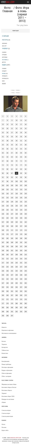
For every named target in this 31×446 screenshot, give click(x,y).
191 (21, 242)
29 (21, 132)
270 (26, 295)
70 (16, 161)
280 (17, 303)
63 (12, 157)
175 (3, 234)
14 (7, 124)
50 (7, 148)
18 (25, 124)
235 (3, 275)
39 (12, 140)
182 (7, 238)
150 (26, 214)
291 (12, 311)
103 (3, 185)
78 (25, 165)
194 (7, 246)
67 (3, 161)
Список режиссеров (7, 416)
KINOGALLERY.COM (15, 437)
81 (12, 169)
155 (21, 218)
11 (21, 120)
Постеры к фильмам (7, 367)
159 (12, 222)
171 (12, 230)
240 (26, 275)
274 (17, 299)
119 (21, 193)
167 (21, 226)
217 (3, 262)
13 (3, 124)
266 (7, 295)
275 (21, 299)
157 (3, 222)
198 (26, 246)
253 (3, 287)
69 (12, 161)
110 (7, 189)
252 (26, 283)
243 (12, 279)
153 (12, 218)
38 (7, 140)
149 (21, 214)
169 (3, 230)
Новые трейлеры (6, 364)
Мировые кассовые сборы (9, 384)
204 (26, 250)
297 (12, 315)
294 (26, 311)
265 (3, 295)
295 (3, 315)
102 (26, 181)
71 (21, 161)
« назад (12, 90)
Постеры (5, 40)
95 (21, 177)
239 (21, 275)
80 (7, 169)
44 (7, 144)
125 (21, 197)
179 (21, 234)
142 (17, 210)
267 (12, 295)
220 (17, 262)
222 (26, 262)
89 (21, 173)
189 (12, 242)
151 (3, 218)
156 (26, 218)
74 (7, 165)
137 (21, 205)
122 (7, 197)
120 (26, 193)
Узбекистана (5, 350)
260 (7, 291)
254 (7, 287)
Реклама (4, 427)
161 (21, 222)
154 (17, 218)
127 (3, 201)
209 (21, 254)
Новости (4, 327)
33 (12, 136)
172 (17, 230)
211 (3, 258)
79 (3, 169)
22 (16, 128)
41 (21, 140)
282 (26, 303)
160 (17, 222)
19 (3, 128)
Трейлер (5, 48)
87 (12, 173)
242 (7, 279)
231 (12, 271)
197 (21, 246)
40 (16, 140)
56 (7, 153)
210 (26, 254)
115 (3, 193)
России (4, 341)
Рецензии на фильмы (8, 330)
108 (26, 185)
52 (16, 148)
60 (25, 153)
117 (12, 193)
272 (7, 299)
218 (7, 262)
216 (26, 258)
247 (3, 283)
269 (21, 295)
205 (3, 254)
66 (25, 157)
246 (26, 279)
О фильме (5, 36)
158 (7, 222)
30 (25, 132)
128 (7, 201)
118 (17, 193)
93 (12, 177)
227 (21, 266)
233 (21, 271)
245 (21, 279)
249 (12, 283)
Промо (4, 73)
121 (3, 197)
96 (25, 177)
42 (25, 140)
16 (16, 124)
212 (7, 258)
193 (3, 246)
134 (7, 205)
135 (12, 205)
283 (3, 307)
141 (12, 210)
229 (3, 271)
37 (3, 140)
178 (17, 234)
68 (7, 161)
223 (3, 266)
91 (3, 177)
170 (7, 230)
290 (7, 311)
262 (17, 291)
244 (17, 279)
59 (21, 153)
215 (21, 258)
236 (7, 275)
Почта (3, 424)
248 (7, 283)
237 (12, 275)
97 (3, 181)
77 (21, 165)
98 (7, 181)
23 (21, 128)
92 (7, 177)
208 (17, 254)
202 (17, 250)
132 (26, 201)
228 (26, 266)
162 (26, 222)
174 (26, 230)
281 (21, 303)
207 (12, 254)
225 (12, 266)
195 (12, 246)
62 (7, 157)
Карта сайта (5, 430)
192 (26, 242)
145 (3, 214)
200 (7, 250)
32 (7, 136)
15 (12, 124)
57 (12, 153)
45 (12, 144)
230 (7, 271)
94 (16, 177)
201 (12, 250)
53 (21, 148)
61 (3, 157)
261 (12, 291)
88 (16, 173)
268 (17, 295)
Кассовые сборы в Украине (7, 392)
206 (7, 254)
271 (3, 299)
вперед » (18, 90)
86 (7, 173)
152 (7, 218)
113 (21, 189)
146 (7, 214)
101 (21, 181)
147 (12, 214)
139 (3, 210)
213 (12, 258)
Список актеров (6, 410)
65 (21, 157)
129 (12, 201)
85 (3, 173)
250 (17, 283)
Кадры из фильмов (7, 370)
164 (7, 226)
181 (3, 238)
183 (12, 238)
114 (26, 189)
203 (21, 250)
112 (17, 189)
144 (26, 210)
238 (17, 275)
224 (7, 266)
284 (7, 307)
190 (17, 242)
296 (7, 315)
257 (21, 287)
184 (17, 238)
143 (21, 210)
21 (12, 128)
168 (26, 226)
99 (12, 181)
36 (25, 136)
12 (25, 120)
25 (3, 132)
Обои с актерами (6, 376)
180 (26, 234)
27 (12, 132)
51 (12, 148)
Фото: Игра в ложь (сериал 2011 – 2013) (22, 14)
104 (7, 185)
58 (16, 153)
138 (26, 205)
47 (21, 144)
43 (3, 144)
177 (12, 234)
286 (17, 307)
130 (17, 201)
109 (3, 189)
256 (17, 287)
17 (21, 124)
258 (26, 287)
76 (16, 165)
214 (17, 258)
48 (25, 144)
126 (26, 197)
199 (3, 250)
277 (3, 303)
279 (12, 303)
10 (16, 120)
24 (25, 128)
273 (12, 299)
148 (17, 214)
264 (26, 291)
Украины (4, 344)
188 (7, 242)
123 (12, 197)
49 (3, 148)
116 (7, 193)
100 (17, 181)
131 (21, 201)
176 (7, 234)
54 (25, 148)
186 (26, 238)
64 (16, 157)
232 (17, 271)
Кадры (4, 65)
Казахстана (5, 353)
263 (21, 291)
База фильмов (5, 361)
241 (3, 279)
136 (17, 205)
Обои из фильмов (7, 373)
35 (21, 136)
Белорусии (5, 347)
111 (12, 189)
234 (26, 271)
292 (17, 311)
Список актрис (6, 413)
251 (21, 283)
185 (21, 238)
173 (21, 230)
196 (17, 246)
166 (17, 226)
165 (12, 226)
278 (7, 303)
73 (3, 165)
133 (3, 205)
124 (17, 197)
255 (12, 287)
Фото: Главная (7, 9)
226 (17, 266)
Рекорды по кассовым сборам (8, 401)
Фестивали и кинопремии (9, 333)
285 (12, 307)
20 (7, 128)
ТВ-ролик (4, 59)
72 (25, 161)
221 (21, 262)
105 (12, 185)
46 (16, 144)
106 (17, 185)
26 (7, 132)
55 (3, 153)
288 (26, 307)
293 (21, 311)
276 (26, 299)
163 (3, 226)
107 (21, 185)
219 (12, 262)
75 (12, 165)
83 (21, 169)
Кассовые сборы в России (9, 387)
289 (3, 311)
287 (21, 307)
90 (25, 173)
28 (16, 132)
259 (3, 291)
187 (3, 242)
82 (16, 169)
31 (3, 136)
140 (7, 210)
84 (25, 169)
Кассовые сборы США (8, 396)
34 (16, 136)
